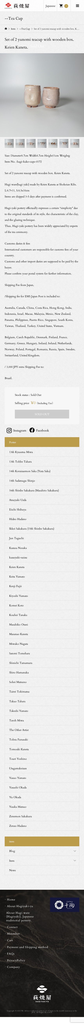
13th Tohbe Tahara (20, 461)
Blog (12, 851)
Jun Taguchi (16, 538)
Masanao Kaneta (18, 634)
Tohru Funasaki (18, 739)
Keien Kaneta (16, 567)
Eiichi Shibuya (17, 509)
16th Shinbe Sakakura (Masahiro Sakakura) (34, 490)
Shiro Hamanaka (19, 672)
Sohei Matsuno (18, 682)
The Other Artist (19, 730)
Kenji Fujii (15, 586)
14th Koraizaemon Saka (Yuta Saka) (29, 471)
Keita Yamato (17, 576)
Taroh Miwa (16, 720)
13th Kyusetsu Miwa (21, 452)
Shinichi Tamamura (20, 663)
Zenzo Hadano (18, 826)
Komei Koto (16, 605)
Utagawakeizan (18, 768)
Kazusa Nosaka (18, 548)
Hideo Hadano (17, 519)
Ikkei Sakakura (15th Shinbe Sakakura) (31, 528)
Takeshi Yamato (18, 711)
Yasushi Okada (18, 787)
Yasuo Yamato (17, 778)
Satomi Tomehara (19, 653)
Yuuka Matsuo (17, 807)
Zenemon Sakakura (20, 816)
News (12, 870)
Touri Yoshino (18, 759)
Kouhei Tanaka (18, 615)
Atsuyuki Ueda (17, 500)
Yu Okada (15, 797)
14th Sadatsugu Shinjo (22, 480)
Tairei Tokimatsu (19, 691)
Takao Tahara (17, 701)
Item (11, 861)
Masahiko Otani (18, 624)
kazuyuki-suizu (18, 557)
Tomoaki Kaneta (19, 749)
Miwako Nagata (18, 644)
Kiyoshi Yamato (18, 596)
